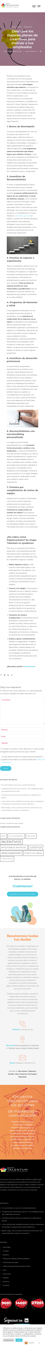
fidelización (31, 836)
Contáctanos (29, 666)
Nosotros (6, 1281)
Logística (36, 847)
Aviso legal (6, 1247)
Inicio (4, 1270)
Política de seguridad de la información (16, 1266)
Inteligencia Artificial (13, 847)
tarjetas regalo (7, 859)
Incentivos (28, 27)
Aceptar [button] (19, 1340)
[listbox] (32, 1343)
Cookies (6, 1251)
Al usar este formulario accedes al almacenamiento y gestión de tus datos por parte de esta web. (23, 759)
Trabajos (6, 1278)
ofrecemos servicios (22, 216)
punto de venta (33, 853)
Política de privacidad (10, 1262)
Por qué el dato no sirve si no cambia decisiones (18, 785)
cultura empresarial (16, 836)
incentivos (11, 842)
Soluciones (7, 1274)
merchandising (11, 853)
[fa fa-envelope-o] (34, 6)
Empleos (6, 1255)
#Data (3, 836)
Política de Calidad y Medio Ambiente (16, 1258)
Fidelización (17, 27)
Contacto (6, 1285)
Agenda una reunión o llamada (22, 894)
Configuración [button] (8, 1340)
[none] (32, 1343)
